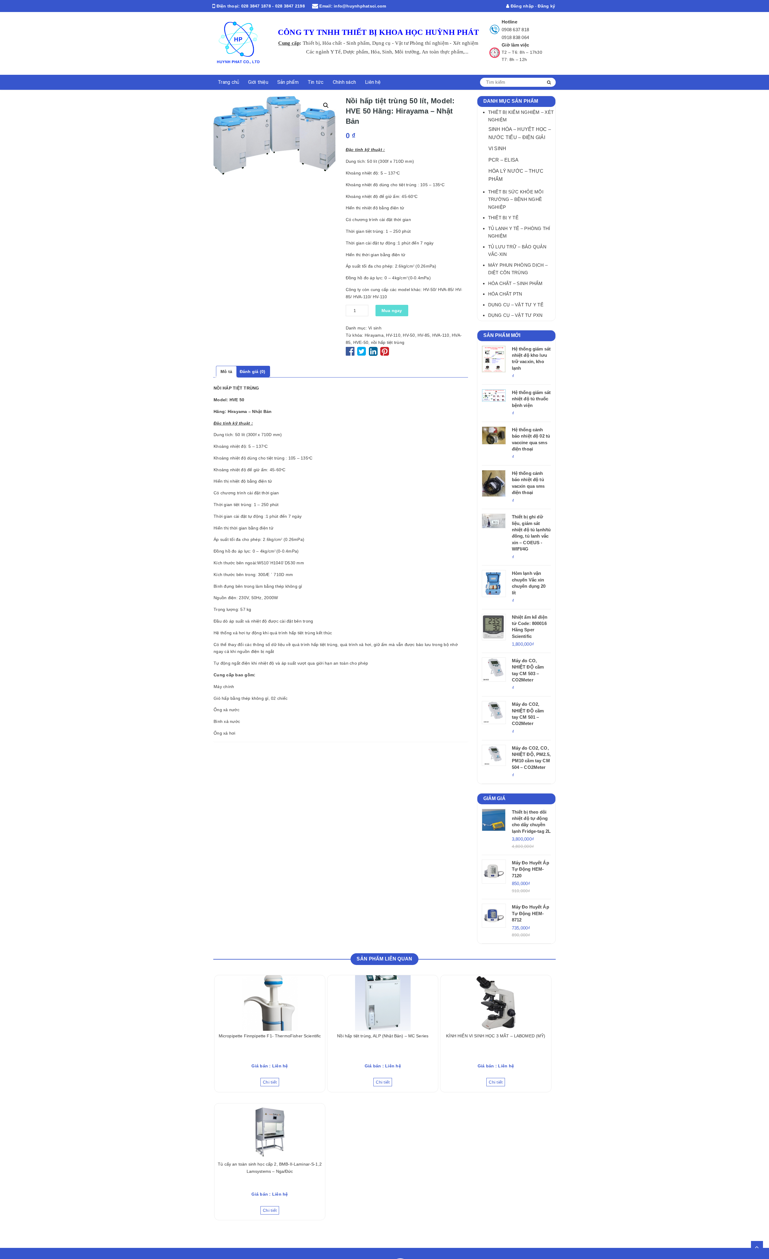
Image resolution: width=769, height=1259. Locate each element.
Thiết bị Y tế (503, 217)
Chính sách (344, 82)
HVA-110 (440, 335)
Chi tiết (270, 1082)
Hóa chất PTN (505, 293)
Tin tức (316, 82)
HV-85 (424, 335)
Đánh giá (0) (253, 371)
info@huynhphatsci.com (360, 6)
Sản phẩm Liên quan (384, 958)
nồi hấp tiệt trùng (388, 342)
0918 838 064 (515, 37)
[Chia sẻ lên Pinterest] (384, 353)
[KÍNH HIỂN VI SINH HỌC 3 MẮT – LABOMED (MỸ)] (495, 1003)
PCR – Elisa (503, 159)
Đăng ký (546, 6)
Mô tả (226, 371)
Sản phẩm (288, 82)
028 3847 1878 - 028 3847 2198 (273, 6)
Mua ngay (391, 310)
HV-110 (393, 335)
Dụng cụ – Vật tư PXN (515, 315)
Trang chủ (228, 82)
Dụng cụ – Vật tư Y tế (515, 304)
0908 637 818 (515, 29)
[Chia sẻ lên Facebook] (351, 353)
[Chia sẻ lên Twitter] (362, 353)
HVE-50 (361, 342)
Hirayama (374, 335)
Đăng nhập (521, 6)
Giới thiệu (258, 82)
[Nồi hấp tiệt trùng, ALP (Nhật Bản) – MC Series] (382, 1003)
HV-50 (409, 335)
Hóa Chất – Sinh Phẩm (515, 283)
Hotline (509, 21)
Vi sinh (374, 328)
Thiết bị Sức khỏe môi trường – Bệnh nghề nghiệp (515, 199)
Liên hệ (373, 82)
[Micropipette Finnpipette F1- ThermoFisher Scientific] (269, 1003)
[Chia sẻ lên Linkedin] (373, 353)
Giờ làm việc (515, 44)
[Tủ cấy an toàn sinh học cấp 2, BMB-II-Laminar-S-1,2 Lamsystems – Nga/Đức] (269, 1131)
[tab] (226, 372)
